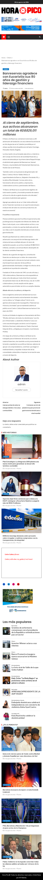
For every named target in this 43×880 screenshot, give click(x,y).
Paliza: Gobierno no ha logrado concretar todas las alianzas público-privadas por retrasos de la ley (21, 864)
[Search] (39, 37)
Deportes (7, 785)
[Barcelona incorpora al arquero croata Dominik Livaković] (22, 775)
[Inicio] (4, 36)
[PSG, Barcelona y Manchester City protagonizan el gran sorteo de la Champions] (22, 811)
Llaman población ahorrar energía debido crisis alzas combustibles (12, 406)
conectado (21, 424)
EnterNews (37, 875)
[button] (8, 36)
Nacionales (7, 749)
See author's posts (21, 390)
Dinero (6, 69)
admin (6, 88)
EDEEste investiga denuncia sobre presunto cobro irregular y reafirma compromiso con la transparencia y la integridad (20, 538)
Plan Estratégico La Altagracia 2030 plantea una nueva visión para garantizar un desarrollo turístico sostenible (21, 464)
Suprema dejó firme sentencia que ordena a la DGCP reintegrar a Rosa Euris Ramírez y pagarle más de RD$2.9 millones (21, 501)
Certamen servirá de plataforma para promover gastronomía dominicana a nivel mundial (31, 407)
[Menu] (8, 36)
